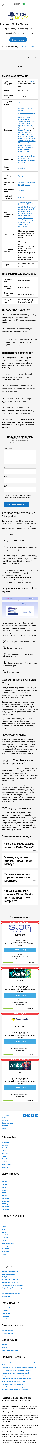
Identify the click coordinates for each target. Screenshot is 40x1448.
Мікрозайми (22, 143)
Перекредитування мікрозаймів (12, 1285)
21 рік (27, 182)
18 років (21, 182)
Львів (4, 1240)
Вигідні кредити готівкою (10, 1277)
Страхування (7, 1123)
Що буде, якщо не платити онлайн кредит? (16, 1376)
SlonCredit (5, 1153)
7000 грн (4, 1184)
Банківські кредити (8, 1274)
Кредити (5, 1115)
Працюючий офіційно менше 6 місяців (25, 215)
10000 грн (5, 1187)
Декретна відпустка (25, 203)
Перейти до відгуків (26, 46)
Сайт (5, 486)
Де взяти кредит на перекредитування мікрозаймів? (19, 1367)
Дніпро (4, 1226)
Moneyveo (5, 1142)
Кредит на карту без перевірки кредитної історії (25, 136)
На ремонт (31, 160)
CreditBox (5, 1159)
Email (6, 476)
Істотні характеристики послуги (20, 956)
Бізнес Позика (6, 1164)
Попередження (20, 959)
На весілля (22, 158)
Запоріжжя (5, 1251)
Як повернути (22, 57)
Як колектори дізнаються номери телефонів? (17, 1370)
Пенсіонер (22, 205)
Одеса (4, 1232)
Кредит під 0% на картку (10, 1282)
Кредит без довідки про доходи (26, 122)
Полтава (5, 1260)
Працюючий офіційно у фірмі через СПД (26, 220)
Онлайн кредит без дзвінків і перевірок (25, 145)
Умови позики (7, 57)
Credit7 (4, 1148)
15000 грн (5, 1190)
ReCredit (5, 1162)
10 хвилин (22, 103)
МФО (4, 1117)
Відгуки (35, 57)
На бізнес (31, 156)
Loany (4, 1156)
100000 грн (5, 1198)
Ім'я (5, 467)
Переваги (29, 57)
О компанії (14, 57)
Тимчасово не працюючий (23, 225)
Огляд (20, 66)
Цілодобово (22, 176)
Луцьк (4, 1224)
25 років (27, 185)
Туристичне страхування (10, 1350)
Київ (3, 1221)
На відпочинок (23, 159)
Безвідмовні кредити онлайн (25, 109)
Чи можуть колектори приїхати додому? (15, 1373)
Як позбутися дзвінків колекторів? (13, 1381)
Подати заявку (20, 950)
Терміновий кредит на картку (25, 150)
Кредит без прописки (25, 128)
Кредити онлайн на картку (10, 1271)
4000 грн (4, 1179)
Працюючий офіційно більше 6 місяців (26, 211)
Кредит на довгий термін (10, 1280)
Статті (4, 1128)
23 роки (21, 185)
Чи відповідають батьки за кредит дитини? (16, 1379)
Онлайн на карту (24, 168)
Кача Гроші (5, 1167)
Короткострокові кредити (24, 118)
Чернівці (5, 1235)
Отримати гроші (18, 40)
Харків (4, 1229)
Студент (30, 222)
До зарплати (22, 156)
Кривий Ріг (5, 1249)
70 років (21, 190)
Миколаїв (5, 1237)
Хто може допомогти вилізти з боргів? (15, 1390)
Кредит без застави (25, 126)
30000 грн (5, 1193)
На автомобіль (7, 1308)
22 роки (32, 182)
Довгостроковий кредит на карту (26, 114)
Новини (5, 1125)
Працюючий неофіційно (26, 206)
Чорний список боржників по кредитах (15, 1387)
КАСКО (4, 1348)
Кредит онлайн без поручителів (27, 139)
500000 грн (5, 1207)
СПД (24, 222)
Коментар (8, 449)
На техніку (22, 162)
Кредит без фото (24, 130)
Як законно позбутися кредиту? (12, 1384)
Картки (5, 1120)
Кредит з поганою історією (24, 133)
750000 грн (5, 1209)
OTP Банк (5, 1145)
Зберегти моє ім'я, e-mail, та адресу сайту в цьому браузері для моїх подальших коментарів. (19, 497)
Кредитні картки (7, 1330)
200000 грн (5, 1201)
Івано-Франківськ (8, 1243)
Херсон (4, 1257)
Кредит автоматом (24, 120)
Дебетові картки (7, 1333)
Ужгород (5, 1246)
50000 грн (5, 1195)
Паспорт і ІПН (23, 197)
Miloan (4, 1151)
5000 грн (32, 82)
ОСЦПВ (4, 1345)
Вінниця (4, 1254)
